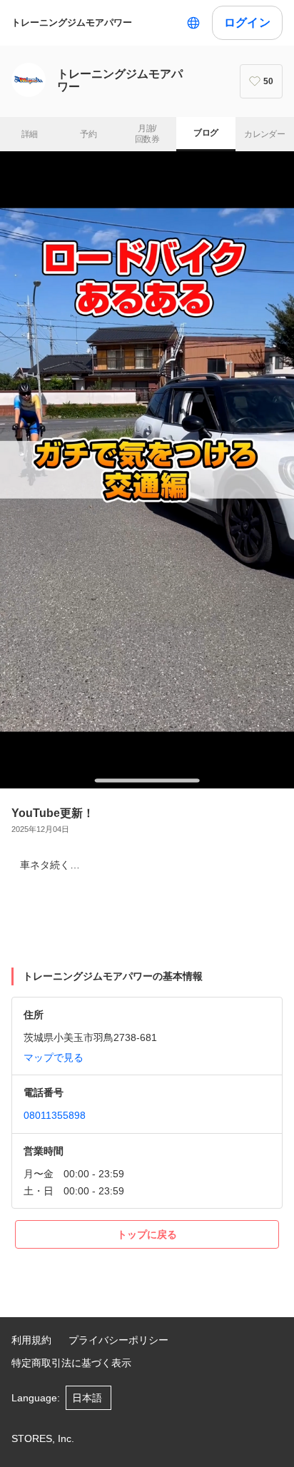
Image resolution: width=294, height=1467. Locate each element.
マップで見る (53, 1057)
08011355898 (55, 1115)
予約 (88, 134)
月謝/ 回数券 (147, 134)
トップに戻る (147, 1234)
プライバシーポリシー (118, 1340)
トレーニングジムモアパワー (71, 22)
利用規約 (31, 1340)
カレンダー (264, 134)
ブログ (205, 133)
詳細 (29, 134)
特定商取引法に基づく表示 (71, 1363)
